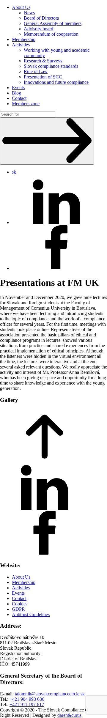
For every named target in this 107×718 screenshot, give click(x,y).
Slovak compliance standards (51, 66)
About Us (21, 7)
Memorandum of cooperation (51, 34)
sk (14, 171)
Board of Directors (41, 18)
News (29, 12)
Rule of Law (36, 71)
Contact (19, 98)
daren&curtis (69, 715)
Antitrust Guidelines (31, 614)
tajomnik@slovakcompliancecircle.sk (50, 693)
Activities (21, 44)
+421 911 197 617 (27, 704)
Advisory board (38, 28)
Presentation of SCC (43, 76)
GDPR (18, 609)
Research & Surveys (43, 60)
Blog (16, 92)
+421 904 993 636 (27, 699)
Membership (23, 39)
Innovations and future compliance (56, 82)
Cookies (19, 603)
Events (18, 87)
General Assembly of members (52, 23)
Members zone (26, 103)
